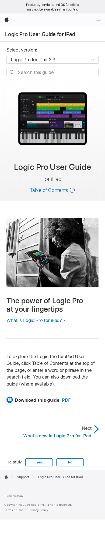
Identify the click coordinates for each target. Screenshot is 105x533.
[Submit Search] (12, 72)
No (70, 462)
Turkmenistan (13, 496)
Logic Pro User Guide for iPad (40, 34)
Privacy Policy (38, 510)
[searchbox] (52, 72)
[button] (52, 190)
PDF (66, 400)
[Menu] (98, 19)
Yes (39, 462)
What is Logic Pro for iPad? (34, 320)
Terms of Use (13, 510)
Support (23, 477)
